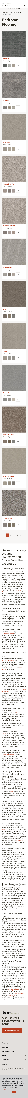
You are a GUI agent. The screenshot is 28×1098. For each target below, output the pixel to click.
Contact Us (5, 1060)
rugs (3, 829)
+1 (18, 107)
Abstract (6, 59)
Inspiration (5, 1047)
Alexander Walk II (9, 226)
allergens (19, 840)
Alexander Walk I (8, 184)
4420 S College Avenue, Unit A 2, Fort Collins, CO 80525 (13, 1069)
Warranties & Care (8, 1051)
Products (5, 1043)
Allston (5, 309)
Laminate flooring (8, 634)
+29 (18, 357)
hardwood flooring (8, 660)
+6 (18, 274)
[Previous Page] (4, 535)
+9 (18, 190)
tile (17, 713)
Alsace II (6, 393)
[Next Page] (24, 535)
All (20, 12)
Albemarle (6, 142)
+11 (18, 149)
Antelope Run (7, 518)
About (4, 1055)
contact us (11, 995)
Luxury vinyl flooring (8, 754)
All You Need (7, 267)
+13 (18, 525)
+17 (18, 441)
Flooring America (6, 12)
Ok (14, 1092)
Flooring (15, 12)
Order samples (19, 993)
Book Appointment (13, 1030)
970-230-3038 (5, 5)
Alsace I (5, 351)
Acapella (6, 100)
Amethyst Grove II (9, 476)
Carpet (4, 733)
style (12, 792)
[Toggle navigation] (24, 5)
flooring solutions (13, 990)
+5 (18, 65)
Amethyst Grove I (8, 434)
